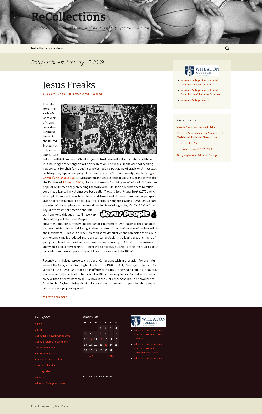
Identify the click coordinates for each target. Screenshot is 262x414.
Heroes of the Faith (188, 143)
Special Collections (46, 365)
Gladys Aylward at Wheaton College (197, 155)
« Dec (90, 355)
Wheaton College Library (195, 100)
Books (38, 329)
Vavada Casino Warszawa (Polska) (196, 127)
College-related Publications (51, 341)
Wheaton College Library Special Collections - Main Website (148, 334)
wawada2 (40, 377)
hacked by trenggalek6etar (47, 48)
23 (106, 344)
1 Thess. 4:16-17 (73, 182)
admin (99, 94)
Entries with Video (45, 353)
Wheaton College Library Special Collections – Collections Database (148, 348)
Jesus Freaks (69, 85)
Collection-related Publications (52, 335)
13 (90, 339)
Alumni (39, 323)
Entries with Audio (45, 347)
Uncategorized (80, 94)
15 (100, 339)
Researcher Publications (49, 359)
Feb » (111, 355)
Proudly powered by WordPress (49, 406)
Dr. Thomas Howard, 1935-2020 (194, 149)
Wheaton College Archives (50, 383)
